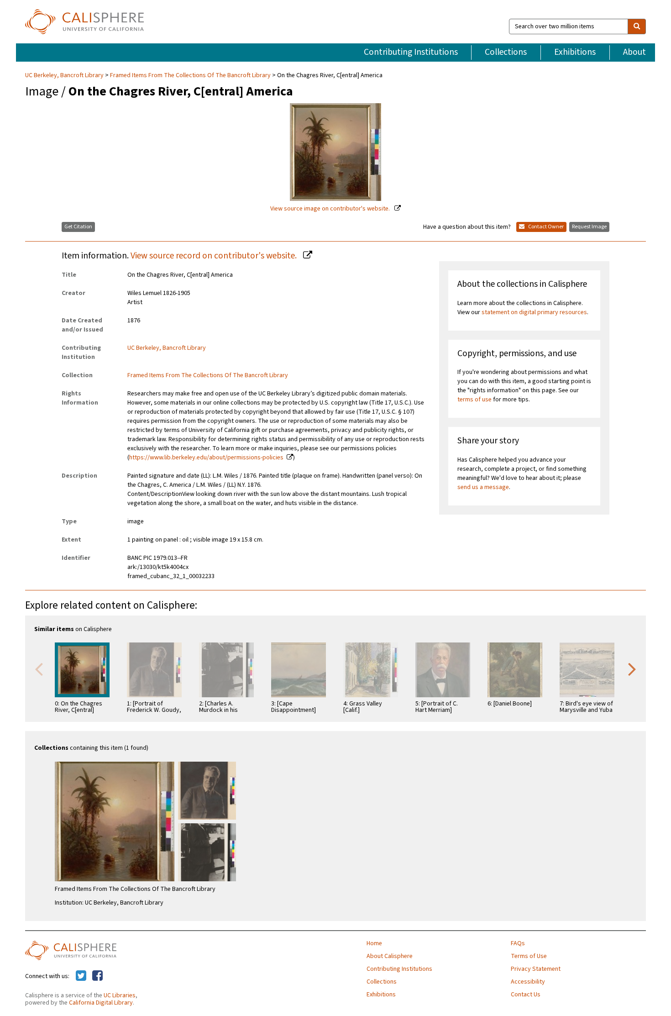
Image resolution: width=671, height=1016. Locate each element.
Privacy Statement (536, 969)
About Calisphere (390, 956)
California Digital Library (101, 1002)
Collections (506, 52)
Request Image (589, 227)
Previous (38, 668)
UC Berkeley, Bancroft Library (65, 75)
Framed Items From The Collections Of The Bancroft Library (190, 75)
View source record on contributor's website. (215, 255)
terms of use (474, 399)
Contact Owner (545, 227)
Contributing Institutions (411, 52)
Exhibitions (575, 52)
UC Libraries (120, 995)
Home (374, 943)
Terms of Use (529, 956)
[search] (637, 26)
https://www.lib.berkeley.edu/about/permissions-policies (206, 457)
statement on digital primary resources (534, 312)
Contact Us (525, 994)
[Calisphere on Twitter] (81, 976)
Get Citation (78, 227)
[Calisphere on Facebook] (97, 976)
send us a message (483, 487)
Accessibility (528, 982)
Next (632, 668)
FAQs (518, 943)
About (634, 52)
